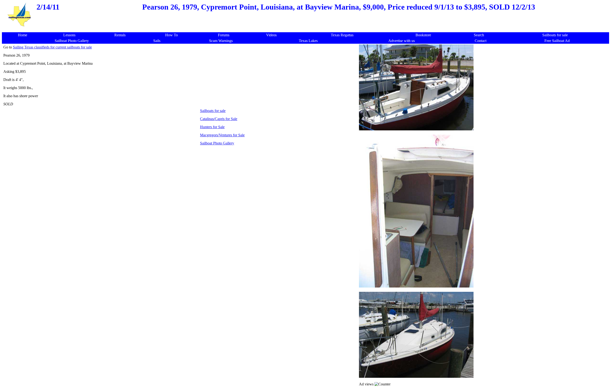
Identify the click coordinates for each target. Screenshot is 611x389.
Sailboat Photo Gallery (217, 143)
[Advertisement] (307, 30)
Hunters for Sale (212, 127)
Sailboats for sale (213, 111)
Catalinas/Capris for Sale (218, 119)
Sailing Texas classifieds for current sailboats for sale (52, 47)
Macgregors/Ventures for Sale (222, 135)
